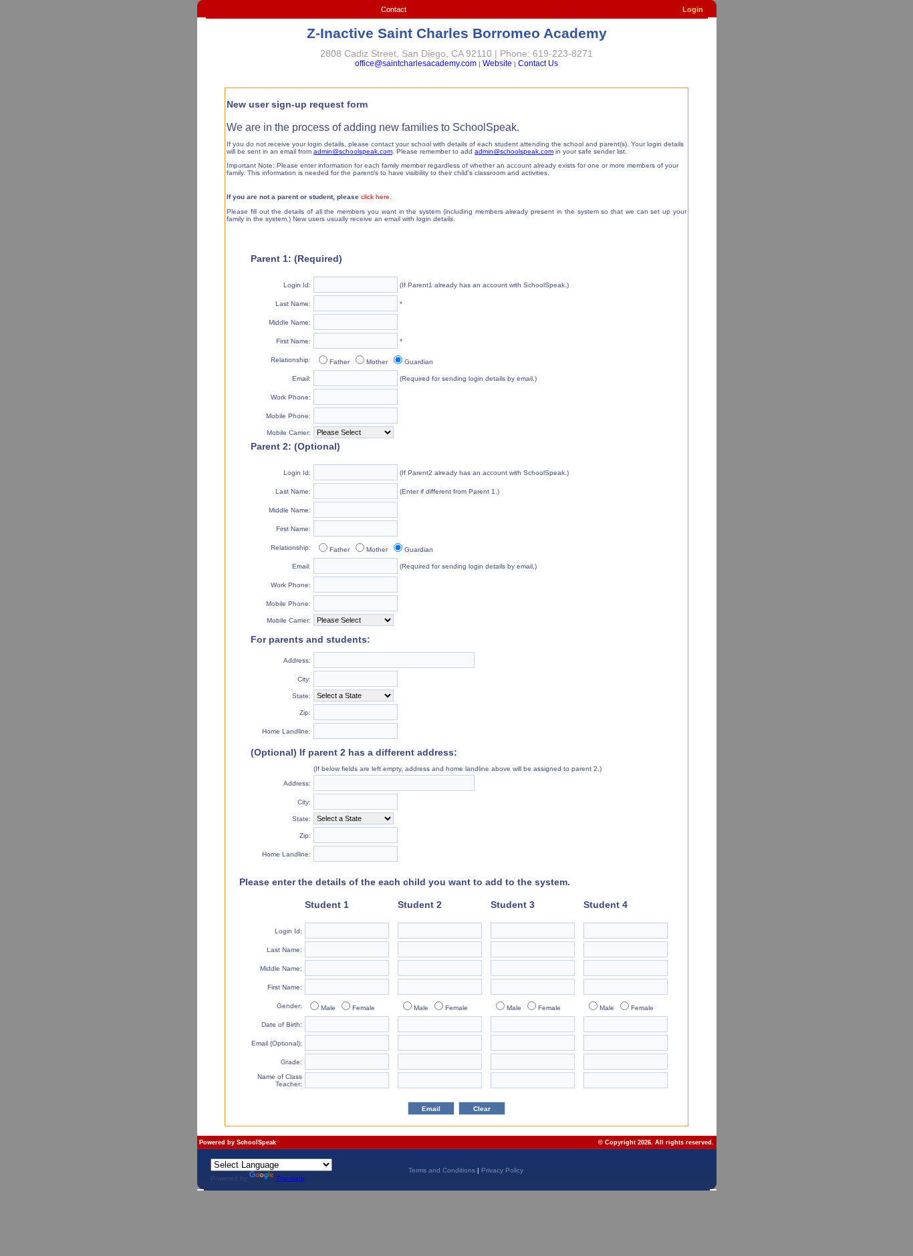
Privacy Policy (502, 1170)
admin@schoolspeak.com (352, 151)
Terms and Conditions (441, 1170)
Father (340, 361)
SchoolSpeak (256, 1142)
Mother (377, 361)
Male (328, 1007)
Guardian (418, 361)
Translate (290, 1178)
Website (497, 63)
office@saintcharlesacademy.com (416, 63)
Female (363, 1007)
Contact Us (538, 63)
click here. (376, 196)
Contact (393, 9)
